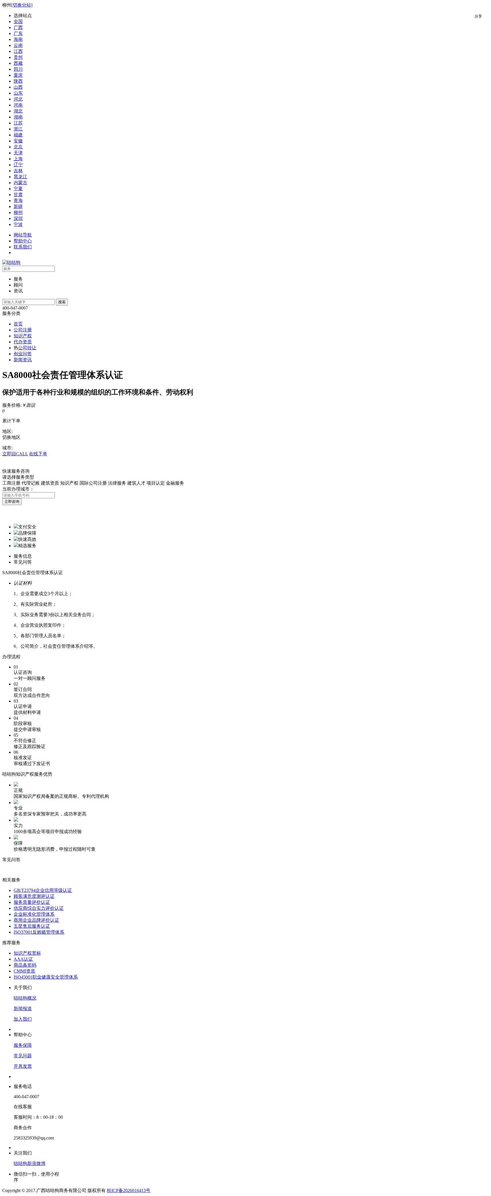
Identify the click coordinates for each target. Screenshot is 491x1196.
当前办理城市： (18, 489)
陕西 (18, 81)
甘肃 (18, 194)
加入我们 (23, 1019)
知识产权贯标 (27, 953)
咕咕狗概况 (25, 998)
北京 (18, 146)
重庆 (18, 75)
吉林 (18, 170)
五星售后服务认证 (32, 926)
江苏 (18, 123)
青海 (18, 200)
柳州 (18, 212)
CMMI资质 (24, 971)
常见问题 (23, 1055)
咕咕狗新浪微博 (29, 1163)
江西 (18, 51)
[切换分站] (21, 5)
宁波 (18, 224)
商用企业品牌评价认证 (36, 920)
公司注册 (23, 329)
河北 (18, 99)
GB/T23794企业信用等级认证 (43, 890)
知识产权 (23, 335)
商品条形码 (25, 965)
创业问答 (23, 353)
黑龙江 (20, 176)
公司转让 (27, 347)
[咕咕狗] (11, 262)
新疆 (18, 206)
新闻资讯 (23, 359)
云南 (18, 45)
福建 (18, 134)
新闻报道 (23, 1008)
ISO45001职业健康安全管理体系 (46, 977)
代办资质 (23, 341)
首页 (18, 323)
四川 (18, 69)
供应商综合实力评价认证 (39, 908)
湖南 (18, 117)
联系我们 (23, 246)
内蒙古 (20, 182)
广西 (18, 27)
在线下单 (38, 453)
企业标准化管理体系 (34, 914)
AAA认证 (23, 959)
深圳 (18, 218)
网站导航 (23, 234)
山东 (18, 93)
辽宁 (18, 164)
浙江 (18, 128)
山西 (18, 87)
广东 (18, 33)
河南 (18, 105)
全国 (18, 21)
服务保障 (23, 1045)
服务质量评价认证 (32, 902)
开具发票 (23, 1066)
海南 (18, 39)
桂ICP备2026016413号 (128, 1190)
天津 (18, 152)
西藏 (18, 63)
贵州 (18, 57)
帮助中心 (23, 240)
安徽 (18, 140)
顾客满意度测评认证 (34, 896)
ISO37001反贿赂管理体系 (39, 932)
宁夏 (18, 188)
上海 (18, 158)
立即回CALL (15, 453)
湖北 (18, 111)
